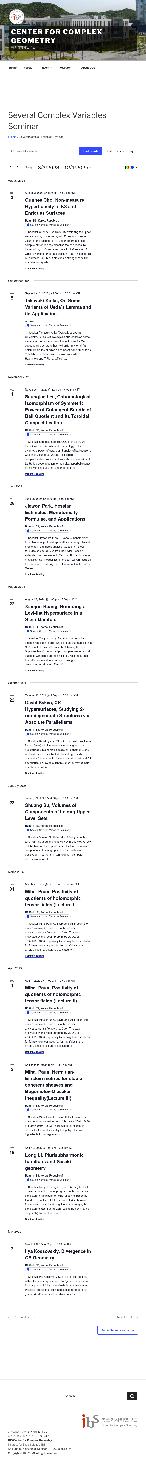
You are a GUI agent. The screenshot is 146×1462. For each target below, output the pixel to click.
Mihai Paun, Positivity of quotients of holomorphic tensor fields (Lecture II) (53, 994)
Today (29, 167)
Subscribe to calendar (115, 1330)
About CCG (88, 67)
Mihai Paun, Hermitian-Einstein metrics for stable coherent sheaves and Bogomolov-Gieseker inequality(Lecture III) (53, 1084)
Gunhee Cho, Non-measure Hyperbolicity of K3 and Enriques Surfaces (54, 206)
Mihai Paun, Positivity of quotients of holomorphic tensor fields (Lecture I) (53, 898)
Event (45, 67)
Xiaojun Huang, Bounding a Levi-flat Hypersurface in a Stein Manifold (55, 612)
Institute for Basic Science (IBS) (27, 1444)
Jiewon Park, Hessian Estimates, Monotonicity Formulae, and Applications (55, 512)
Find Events (90, 151)
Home (13, 67)
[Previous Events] (10, 167)
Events (12, 136)
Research (65, 67)
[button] (130, 167)
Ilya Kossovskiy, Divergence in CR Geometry (58, 1254)
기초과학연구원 (17, 1431)
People (28, 67)
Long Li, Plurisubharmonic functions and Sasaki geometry (54, 1161)
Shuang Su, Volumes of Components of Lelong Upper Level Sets (57, 811)
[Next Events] (17, 167)
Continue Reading (34, 268)
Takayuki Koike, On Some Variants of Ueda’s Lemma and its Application (58, 307)
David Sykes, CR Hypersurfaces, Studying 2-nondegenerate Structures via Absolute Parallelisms (57, 712)
